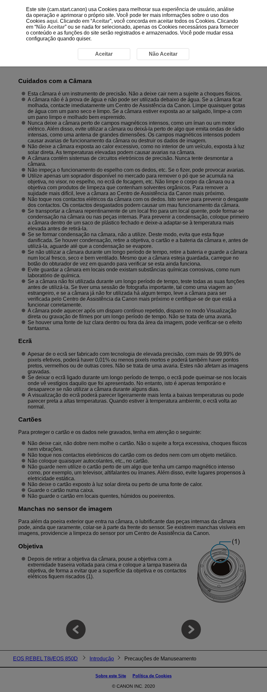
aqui (52, 21)
